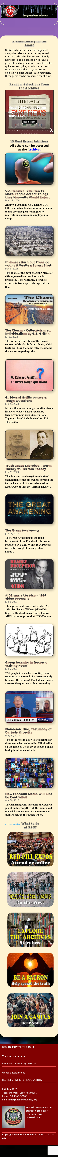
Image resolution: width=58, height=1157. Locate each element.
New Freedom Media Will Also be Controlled (28, 795)
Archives (34, 149)
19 (21, 133)
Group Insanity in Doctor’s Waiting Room (26, 664)
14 (40, 130)
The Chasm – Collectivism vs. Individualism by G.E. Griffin (28, 331)
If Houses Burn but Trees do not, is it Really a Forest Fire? (28, 263)
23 (31, 133)
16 (45, 130)
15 (42, 130)
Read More (29, 121)
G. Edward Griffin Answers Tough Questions (26, 399)
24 (34, 133)
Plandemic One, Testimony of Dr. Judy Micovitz (28, 730)
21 (26, 133)
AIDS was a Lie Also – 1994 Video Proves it (25, 597)
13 (37, 130)
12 (35, 130)
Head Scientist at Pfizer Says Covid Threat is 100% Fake (27, 111)
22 (29, 133)
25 (36, 133)
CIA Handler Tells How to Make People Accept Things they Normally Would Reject (27, 194)
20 (24, 133)
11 (32, 130)
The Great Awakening (22, 530)
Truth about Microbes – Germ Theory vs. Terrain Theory (28, 467)
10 (29, 130)
